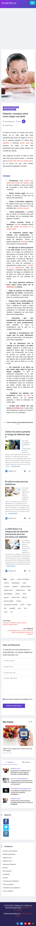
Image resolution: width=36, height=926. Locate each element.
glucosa (24, 597)
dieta (31, 138)
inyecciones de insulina (11, 604)
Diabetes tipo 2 (20, 590)
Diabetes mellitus (26, 586)
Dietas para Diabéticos (11, 107)
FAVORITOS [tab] (10, 762)
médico (29, 604)
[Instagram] (33, 923)
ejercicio (6, 597)
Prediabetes (6, 874)
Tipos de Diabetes (8, 884)
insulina (18, 601)
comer (24, 583)
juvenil (22, 604)
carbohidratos (16, 583)
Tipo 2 (6, 612)
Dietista (17, 594)
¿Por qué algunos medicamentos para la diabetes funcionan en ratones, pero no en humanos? (22, 782)
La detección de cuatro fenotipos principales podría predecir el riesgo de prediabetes (22, 802)
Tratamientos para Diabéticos (21, 788)
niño (5, 608)
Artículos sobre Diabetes (19, 778)
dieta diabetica (8, 594)
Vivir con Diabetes (9, 109)
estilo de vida (15, 597)
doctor (24, 594)
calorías (6, 583)
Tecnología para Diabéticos (11, 881)
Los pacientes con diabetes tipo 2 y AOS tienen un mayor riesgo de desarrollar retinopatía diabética (21, 772)
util (11, 612)
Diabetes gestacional (9, 854)
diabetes (6, 143)
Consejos (7, 586)
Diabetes (15, 586)
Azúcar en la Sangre (23, 579)
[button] (30, 723)
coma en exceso (23, 208)
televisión (10, 287)
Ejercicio (5, 867)
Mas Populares (11, 726)
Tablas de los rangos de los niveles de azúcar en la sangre (17, 750)
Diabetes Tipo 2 (16, 768)
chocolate (24, 242)
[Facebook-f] (17, 923)
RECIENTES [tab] (27, 762)
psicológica (16, 408)
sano (19, 608)
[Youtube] (29, 923)
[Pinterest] (25, 923)
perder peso (25, 143)
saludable (12, 608)
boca (29, 395)
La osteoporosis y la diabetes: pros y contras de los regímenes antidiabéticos (21, 792)
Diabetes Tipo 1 (8, 590)
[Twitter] (21, 923)
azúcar (12, 579)
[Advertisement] (18, 27)
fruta (19, 224)
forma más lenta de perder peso (20, 161)
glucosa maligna (8, 601)
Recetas (5, 877)
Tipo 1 (25, 608)
